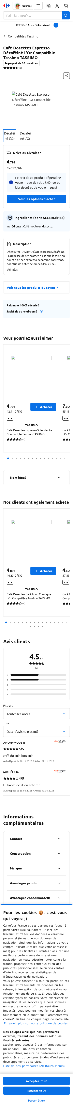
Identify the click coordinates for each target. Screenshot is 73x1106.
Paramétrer (36, 1100)
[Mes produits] (48, 6)
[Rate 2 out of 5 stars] (7, 67)
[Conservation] (59, 853)
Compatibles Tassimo (23, 36)
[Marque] (59, 868)
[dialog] (36, 1005)
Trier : (6, 723)
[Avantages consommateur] (59, 898)
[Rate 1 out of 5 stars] (4, 67)
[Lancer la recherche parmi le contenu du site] (66, 15)
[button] (38, 6)
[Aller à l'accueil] (6, 6)
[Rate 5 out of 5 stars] (16, 67)
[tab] (9, 135)
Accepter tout (36, 1081)
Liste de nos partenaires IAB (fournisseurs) (33, 1066)
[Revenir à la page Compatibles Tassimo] (4, 36)
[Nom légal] (59, 478)
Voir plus (12, 269)
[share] (66, 76)
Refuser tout (36, 1091)
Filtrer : (8, 705)
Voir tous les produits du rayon (31, 287)
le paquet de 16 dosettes (21, 63)
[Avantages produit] (59, 883)
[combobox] (36, 15)
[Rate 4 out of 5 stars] (13, 67)
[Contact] (59, 839)
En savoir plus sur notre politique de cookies (36, 1023)
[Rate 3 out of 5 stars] (10, 67)
